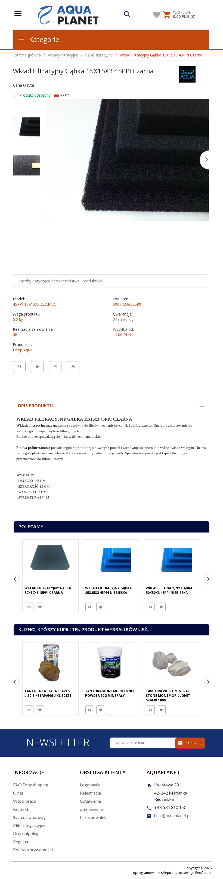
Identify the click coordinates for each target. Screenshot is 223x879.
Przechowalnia (93, 817)
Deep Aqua (22, 349)
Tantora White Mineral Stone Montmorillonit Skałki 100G (168, 695)
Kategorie (43, 39)
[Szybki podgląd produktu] (29, 607)
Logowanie (90, 784)
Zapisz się (193, 743)
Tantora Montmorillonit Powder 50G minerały (109, 693)
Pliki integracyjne (29, 825)
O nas (18, 792)
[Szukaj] (127, 15)
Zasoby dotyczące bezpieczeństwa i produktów (60, 280)
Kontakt (21, 809)
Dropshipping (26, 833)
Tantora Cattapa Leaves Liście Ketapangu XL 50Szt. (48, 693)
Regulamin (23, 841)
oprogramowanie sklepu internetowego (163, 872)
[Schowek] (156, 15)
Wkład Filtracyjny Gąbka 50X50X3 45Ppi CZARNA (47, 590)
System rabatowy (29, 817)
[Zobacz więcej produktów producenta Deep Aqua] (187, 73)
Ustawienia (90, 801)
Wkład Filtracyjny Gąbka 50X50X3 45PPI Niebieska (169, 590)
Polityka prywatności (33, 849)
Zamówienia (91, 809)
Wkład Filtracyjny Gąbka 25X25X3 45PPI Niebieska (108, 590)
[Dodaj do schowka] (40, 607)
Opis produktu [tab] (35, 406)
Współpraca (24, 801)
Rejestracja (90, 792)
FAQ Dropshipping (30, 784)
